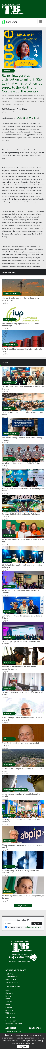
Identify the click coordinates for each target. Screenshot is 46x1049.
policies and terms (32, 927)
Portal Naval (10, 979)
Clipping (8, 1007)
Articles (8, 1001)
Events (8, 995)
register (36, 923)
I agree (23, 1046)
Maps (7, 998)
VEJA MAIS (23, 905)
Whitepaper (10, 1012)
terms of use (20, 1043)
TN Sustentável (11, 976)
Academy (9, 1010)
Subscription (10, 1020)
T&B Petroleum (11, 982)
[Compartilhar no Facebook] (18, 118)
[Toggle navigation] (41, 21)
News (7, 1004)
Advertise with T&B (13, 1031)
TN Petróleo (10, 973)
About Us (9, 990)
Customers (9, 993)
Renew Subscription (13, 1023)
